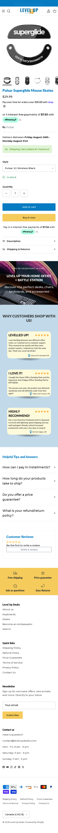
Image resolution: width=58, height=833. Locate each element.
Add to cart (29, 206)
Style (5, 161)
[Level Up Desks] (29, 11)
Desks (6, 619)
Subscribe (12, 715)
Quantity (7, 186)
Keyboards (9, 614)
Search (6, 629)
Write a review (29, 549)
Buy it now (29, 217)
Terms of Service (12, 662)
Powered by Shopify (34, 822)
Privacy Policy (10, 667)
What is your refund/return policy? (23, 513)
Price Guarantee (12, 657)
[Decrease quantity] (6, 193)
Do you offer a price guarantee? (17, 497)
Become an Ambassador (17, 624)
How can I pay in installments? (26, 467)
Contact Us (9, 672)
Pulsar (10, 127)
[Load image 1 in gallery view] (29, 45)
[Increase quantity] (24, 193)
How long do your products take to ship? (24, 481)
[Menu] (3, 11)
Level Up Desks (17, 822)
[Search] (10, 11)
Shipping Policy (11, 647)
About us (8, 609)
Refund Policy (10, 652)
